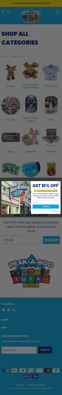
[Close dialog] (58, 183)
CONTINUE (45, 207)
